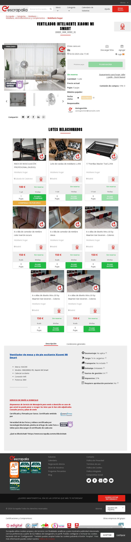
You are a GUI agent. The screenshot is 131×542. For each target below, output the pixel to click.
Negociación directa (56, 464)
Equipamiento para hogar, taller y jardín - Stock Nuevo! (112, 75)
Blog (50, 475)
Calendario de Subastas (87, 9)
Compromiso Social (94, 475)
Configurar (121, 535)
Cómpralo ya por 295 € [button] (29, 203)
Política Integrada (93, 471)
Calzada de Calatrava (23, 178)
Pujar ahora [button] (37, 265)
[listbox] (124, 2)
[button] (23, 117)
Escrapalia (10, 16)
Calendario (52, 460)
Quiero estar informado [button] (111, 498)
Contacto (90, 457)
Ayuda (107, 9)
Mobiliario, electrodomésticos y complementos (25, 18)
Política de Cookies (94, 467)
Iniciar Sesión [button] (120, 9)
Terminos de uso (93, 464)
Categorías (21, 16)
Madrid (54, 178)
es (47, 433)
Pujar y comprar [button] (37, 197)
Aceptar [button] (107, 535)
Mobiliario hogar (55, 18)
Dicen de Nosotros (56, 467)
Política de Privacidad (95, 460)
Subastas (52, 457)
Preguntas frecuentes (57, 471)
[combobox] (115, 508)
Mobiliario (32, 16)
